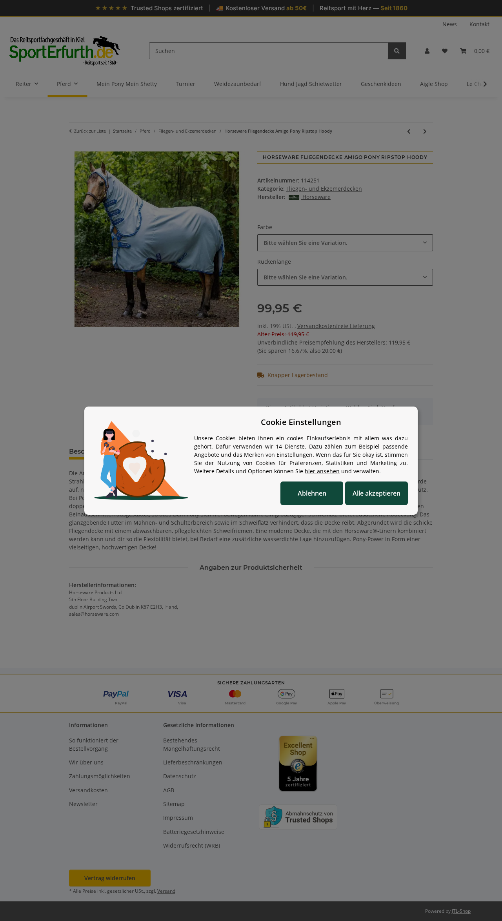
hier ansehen (322, 471)
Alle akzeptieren (376, 493)
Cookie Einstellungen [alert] (301, 422)
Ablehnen (312, 493)
